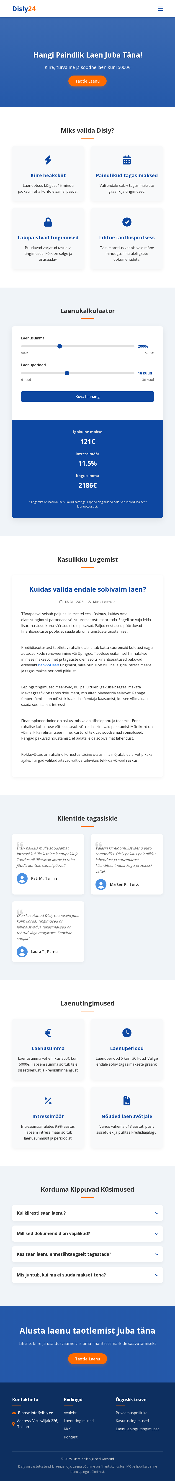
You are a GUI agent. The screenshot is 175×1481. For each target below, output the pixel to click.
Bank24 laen (48, 664)
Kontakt (70, 1437)
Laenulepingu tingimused (138, 1428)
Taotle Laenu (87, 81)
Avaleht (70, 1412)
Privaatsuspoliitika (131, 1412)
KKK (67, 1428)
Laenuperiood (33, 364)
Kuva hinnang (88, 396)
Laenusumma (32, 338)
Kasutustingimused (132, 1420)
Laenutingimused (79, 1420)
